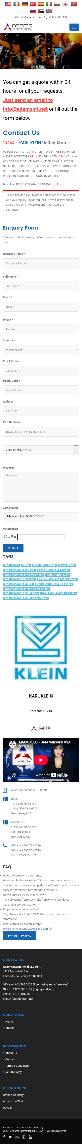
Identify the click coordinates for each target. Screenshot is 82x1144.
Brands (9, 1028)
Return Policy (13, 1072)
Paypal (7, 1107)
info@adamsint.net (30, 17)
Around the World (13, 1101)
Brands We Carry (13, 1095)
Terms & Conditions (17, 1065)
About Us (11, 1053)
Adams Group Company (30, 1127)
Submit (13, 548)
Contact (10, 1059)
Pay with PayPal (19, 935)
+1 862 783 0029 (58, 17)
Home (9, 1021)
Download (9, 184)
